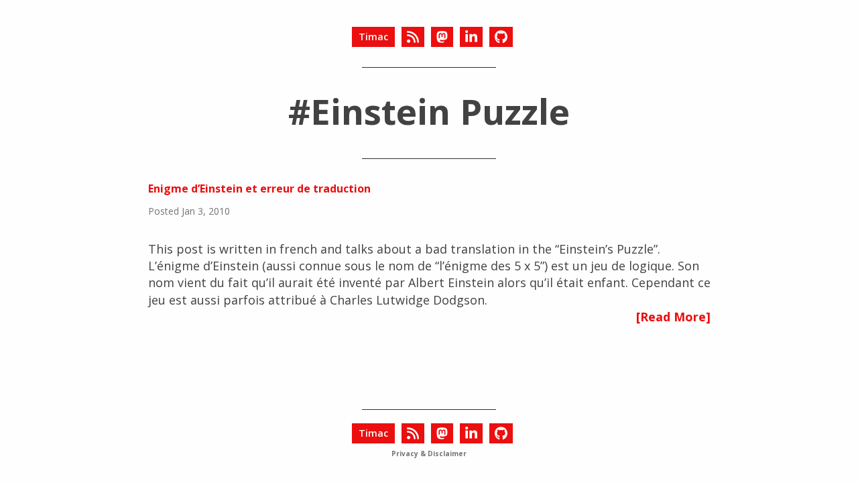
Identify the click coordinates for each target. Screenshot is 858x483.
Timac (373, 36)
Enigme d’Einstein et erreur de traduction (259, 188)
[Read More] (673, 317)
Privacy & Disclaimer (429, 453)
